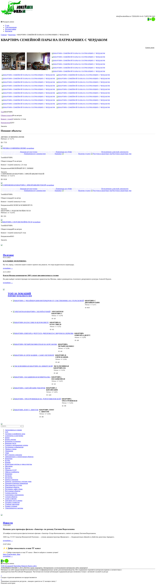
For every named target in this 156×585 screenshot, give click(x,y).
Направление (6, 123)
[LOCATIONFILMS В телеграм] (148, 19)
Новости (8, 522)
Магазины (9, 466)
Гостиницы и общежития (14, 447)
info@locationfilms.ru (123, 16)
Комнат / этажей (7, 119)
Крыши (8, 462)
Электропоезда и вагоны (14, 508)
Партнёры (17, 566)
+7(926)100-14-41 (137, 16)
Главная (4, 35)
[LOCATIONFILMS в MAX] (153, 19)
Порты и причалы (11, 479)
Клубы (7, 460)
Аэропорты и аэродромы (14, 436)
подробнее (30, 148)
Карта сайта (32, 566)
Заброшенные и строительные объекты (19, 457)
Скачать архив (149, 47)
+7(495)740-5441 (149, 16)
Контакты (8, 31)
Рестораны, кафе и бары (13, 489)
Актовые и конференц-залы (15, 434)
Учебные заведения (12, 504)
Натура (7, 468)
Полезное (8, 255)
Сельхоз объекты (11, 497)
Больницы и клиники (13, 441)
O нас (7, 25)
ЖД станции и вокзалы (13, 455)
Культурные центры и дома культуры (18, 464)
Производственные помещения (16, 483)
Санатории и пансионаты (14, 495)
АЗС (6, 432)
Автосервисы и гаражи (13, 430)
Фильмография (10, 29)
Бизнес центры (10, 439)
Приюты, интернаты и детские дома (18, 481)
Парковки (8, 474)
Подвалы (8, 476)
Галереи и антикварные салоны (16, 445)
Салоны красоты (11, 493)
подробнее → (8, 268)
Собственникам (11, 27)
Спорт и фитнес (11, 498)
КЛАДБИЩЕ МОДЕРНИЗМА (14, 261)
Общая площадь (6, 115)
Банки (7, 437)
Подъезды (8, 478)
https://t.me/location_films (11, 554)
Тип (2, 112)
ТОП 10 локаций (7, 566)
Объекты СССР (10, 470)
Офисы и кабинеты (12, 472)
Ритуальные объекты (12, 491)
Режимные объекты (12, 487)
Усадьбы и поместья (12, 502)
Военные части (10, 443)
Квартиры (12, 35)
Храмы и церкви (11, 506)
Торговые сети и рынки (13, 500)
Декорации (9, 451)
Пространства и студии (13, 485)
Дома (7, 453)
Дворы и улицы (10, 449)
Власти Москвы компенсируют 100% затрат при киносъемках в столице (31, 275)
